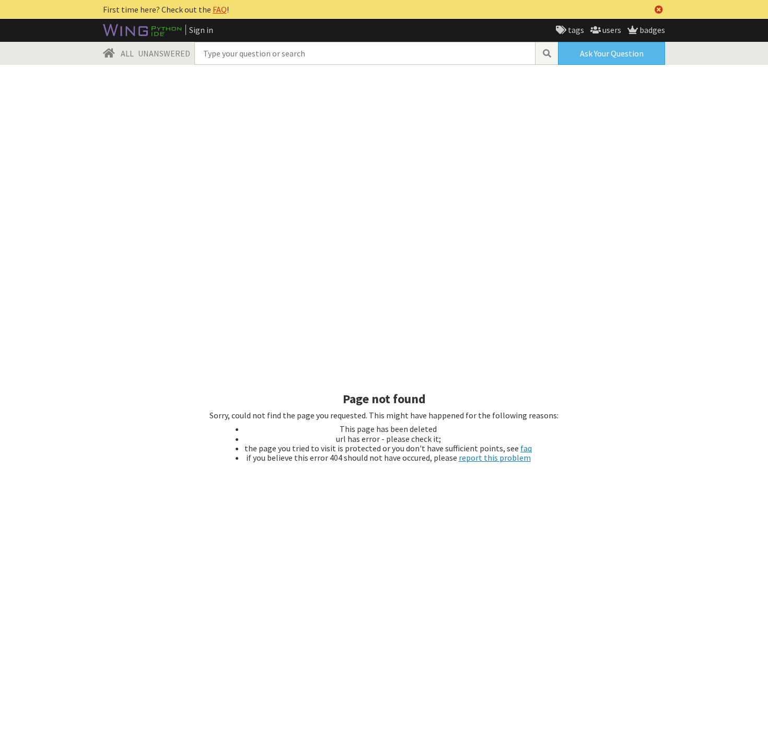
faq (526, 448)
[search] (546, 53)
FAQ (220, 9)
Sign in (201, 30)
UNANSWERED (164, 53)
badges (651, 30)
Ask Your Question (612, 53)
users (611, 30)
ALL (127, 53)
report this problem (495, 457)
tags (575, 30)
